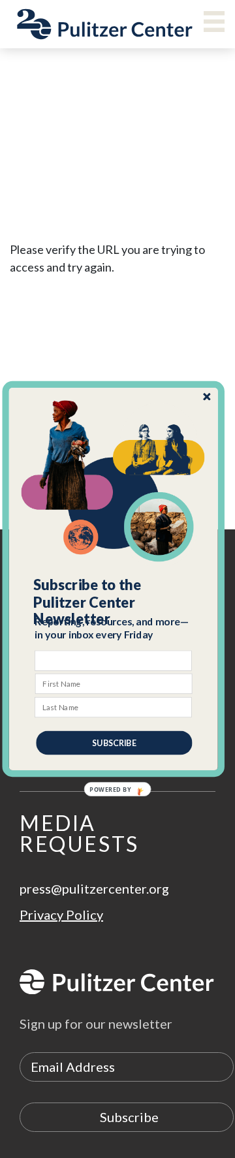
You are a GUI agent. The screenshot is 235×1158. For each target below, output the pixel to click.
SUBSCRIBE (114, 742)
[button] (114, 602)
